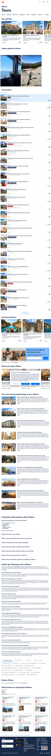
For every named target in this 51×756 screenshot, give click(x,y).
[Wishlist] (39, 2)
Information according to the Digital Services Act (29, 749)
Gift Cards (38, 746)
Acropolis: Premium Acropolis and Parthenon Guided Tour (25, 698)
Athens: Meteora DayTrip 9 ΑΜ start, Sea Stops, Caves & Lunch (8, 716)
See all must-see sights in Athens (7, 530)
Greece (6, 735)
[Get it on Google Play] (19, 741)
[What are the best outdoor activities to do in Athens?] (48, 547)
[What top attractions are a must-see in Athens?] (48, 520)
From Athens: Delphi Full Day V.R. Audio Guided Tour (8, 698)
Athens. (5, 569)
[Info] (6, 93)
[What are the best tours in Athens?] (48, 534)
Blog (37, 743)
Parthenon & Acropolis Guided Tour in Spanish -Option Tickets (41, 698)
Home (3, 735)
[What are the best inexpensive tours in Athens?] (48, 555)
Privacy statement (16, 362)
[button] (25, 98)
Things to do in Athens (19, 735)
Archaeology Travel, (17, 566)
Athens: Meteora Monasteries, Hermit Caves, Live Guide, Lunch (25, 716)
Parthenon (4, 526)
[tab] (7, 660)
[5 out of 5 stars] (9, 699)
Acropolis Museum (5, 525)
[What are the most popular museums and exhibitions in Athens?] (48, 559)
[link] (25, 98)
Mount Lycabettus (5, 528)
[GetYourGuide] (3, 2)
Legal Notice (26, 741)
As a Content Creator (44, 741)
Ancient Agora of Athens (6, 527)
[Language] (44, 2)
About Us (38, 740)
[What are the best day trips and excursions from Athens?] (48, 538)
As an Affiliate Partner (44, 743)
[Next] (49, 379)
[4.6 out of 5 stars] (5, 694)
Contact (25, 740)
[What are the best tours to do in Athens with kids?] (48, 543)
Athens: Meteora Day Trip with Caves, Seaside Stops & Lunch (41, 716)
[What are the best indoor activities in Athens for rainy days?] (48, 551)
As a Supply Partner (44, 740)
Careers (38, 741)
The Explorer (38, 749)
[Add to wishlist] (20, 22)
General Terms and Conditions (28, 746)
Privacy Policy (26, 743)
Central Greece (11, 735)
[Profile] (47, 2)
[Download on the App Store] (19, 745)
